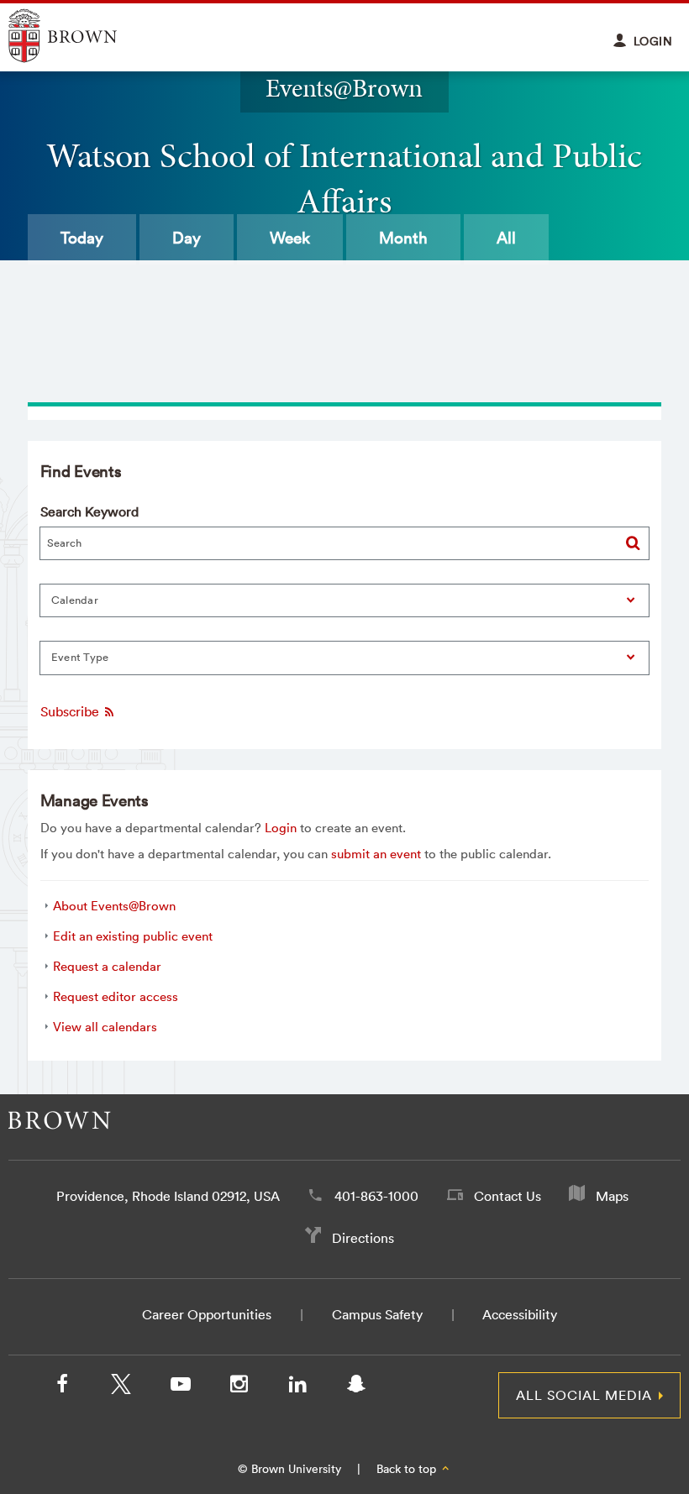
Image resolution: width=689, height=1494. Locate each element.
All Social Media (584, 1395)
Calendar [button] (74, 600)
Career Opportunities (206, 1314)
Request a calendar (107, 966)
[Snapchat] (356, 1387)
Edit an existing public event (133, 936)
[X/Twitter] (121, 1387)
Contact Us (507, 1195)
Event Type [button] (80, 657)
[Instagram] (239, 1387)
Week (290, 238)
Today (81, 238)
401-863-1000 (376, 1195)
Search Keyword (89, 511)
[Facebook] (62, 1387)
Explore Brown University (81, 35)
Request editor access (115, 996)
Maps (612, 1195)
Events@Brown (344, 88)
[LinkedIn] (297, 1387)
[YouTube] (180, 1387)
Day (186, 238)
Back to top (407, 1468)
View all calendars (105, 1027)
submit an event (376, 854)
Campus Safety (377, 1314)
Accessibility (519, 1314)
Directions (363, 1237)
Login (281, 828)
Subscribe (71, 712)
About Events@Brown (114, 906)
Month (403, 238)
